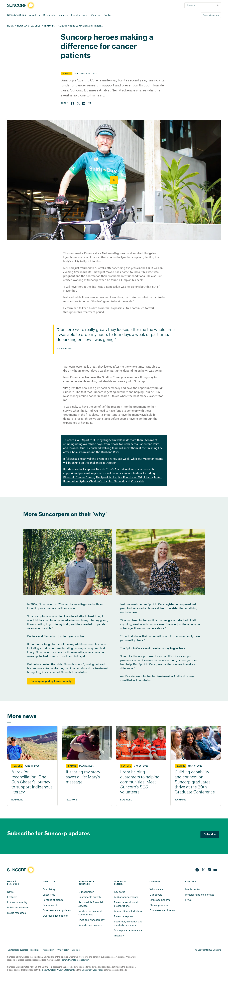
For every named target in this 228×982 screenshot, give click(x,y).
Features (12, 896)
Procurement (50, 905)
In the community (17, 902)
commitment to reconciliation (75, 959)
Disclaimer (35, 949)
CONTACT (190, 882)
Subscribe (210, 834)
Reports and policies (89, 924)
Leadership (49, 894)
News (10, 891)
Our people (156, 894)
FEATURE (17, 766)
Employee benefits (160, 899)
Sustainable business (55, 15)
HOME (10, 26)
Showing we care (159, 905)
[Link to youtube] (215, 870)
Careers (95, 15)
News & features (16, 14)
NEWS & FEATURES (13, 883)
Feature (66, 73)
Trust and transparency (91, 919)
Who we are (156, 889)
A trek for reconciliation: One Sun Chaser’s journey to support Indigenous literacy (32, 782)
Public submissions (18, 907)
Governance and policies (57, 910)
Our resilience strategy (55, 915)
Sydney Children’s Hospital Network (102, 481)
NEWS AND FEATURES (29, 26)
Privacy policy (63, 949)
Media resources (16, 912)
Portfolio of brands (53, 899)
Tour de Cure (152, 391)
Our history (49, 889)
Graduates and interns (162, 910)
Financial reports (123, 916)
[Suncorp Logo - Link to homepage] (22, 5)
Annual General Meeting (128, 910)
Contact (108, 15)
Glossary (119, 935)
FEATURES (49, 26)
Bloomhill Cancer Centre (78, 477)
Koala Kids (137, 481)
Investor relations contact (199, 894)
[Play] (114, 180)
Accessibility (48, 949)
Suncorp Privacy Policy (92, 969)
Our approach (86, 891)
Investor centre (79, 15)
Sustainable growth (89, 896)
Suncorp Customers (211, 15)
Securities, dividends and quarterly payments (128, 923)
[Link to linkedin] (83, 103)
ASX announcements (126, 896)
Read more (17, 800)
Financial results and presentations (126, 904)
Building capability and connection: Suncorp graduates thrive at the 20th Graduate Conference (195, 782)
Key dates (119, 891)
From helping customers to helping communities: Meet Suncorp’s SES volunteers (140, 782)
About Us (34, 15)
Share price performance (128, 930)
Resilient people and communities (90, 912)
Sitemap (76, 949)
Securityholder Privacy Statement (58, 969)
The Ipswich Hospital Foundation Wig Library (124, 477)
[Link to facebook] (72, 103)
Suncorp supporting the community (51, 681)
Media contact (193, 889)
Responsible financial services (90, 904)
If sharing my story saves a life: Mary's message (83, 777)
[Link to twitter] (78, 103)
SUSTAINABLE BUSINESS (86, 883)
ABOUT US (49, 882)
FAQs (188, 899)
